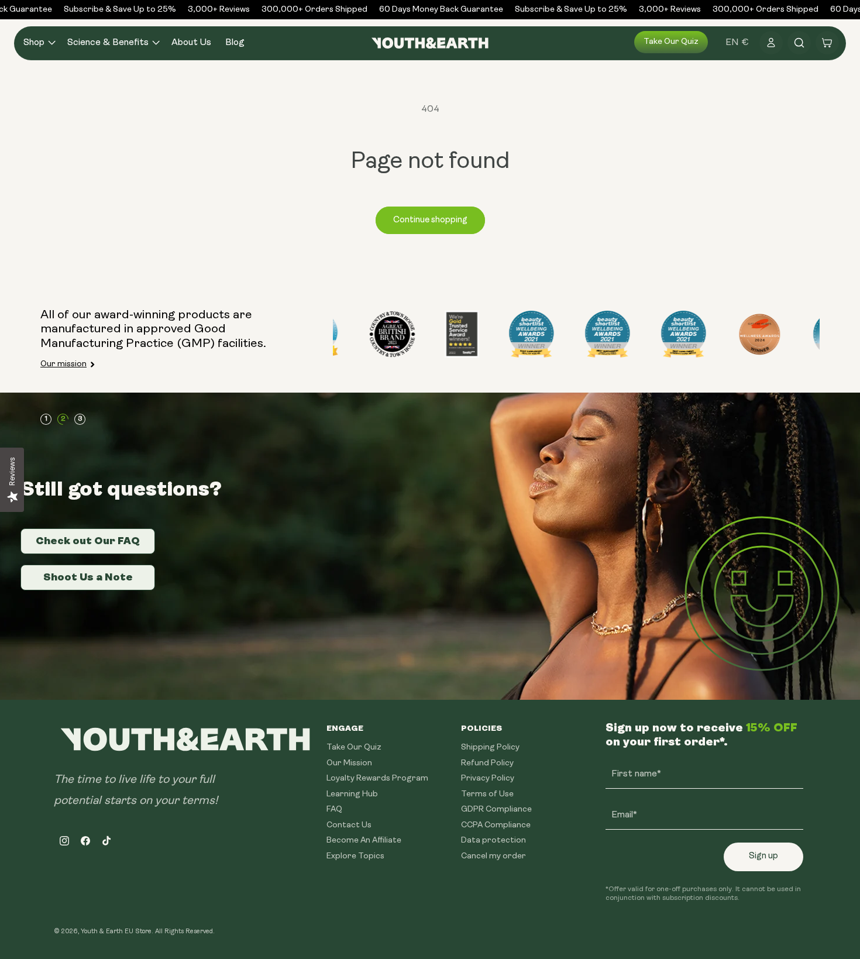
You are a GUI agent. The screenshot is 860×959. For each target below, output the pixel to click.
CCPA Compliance (496, 824)
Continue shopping (430, 220)
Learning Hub (352, 793)
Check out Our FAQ (88, 540)
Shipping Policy (490, 747)
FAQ (334, 809)
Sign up (763, 856)
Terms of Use (487, 793)
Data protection (493, 840)
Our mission (63, 364)
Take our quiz (671, 41)
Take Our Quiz (353, 747)
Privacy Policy (487, 778)
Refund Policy (487, 762)
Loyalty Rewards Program (377, 778)
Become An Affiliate (363, 840)
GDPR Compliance (496, 809)
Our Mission (349, 762)
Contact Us (348, 824)
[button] (38, 43)
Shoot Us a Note (88, 577)
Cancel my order (493, 855)
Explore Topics (355, 855)
